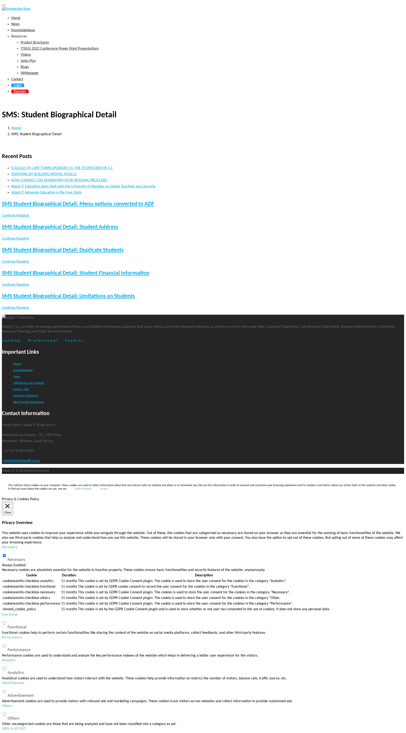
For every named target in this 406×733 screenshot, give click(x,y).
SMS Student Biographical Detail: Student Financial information (75, 273)
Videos (26, 55)
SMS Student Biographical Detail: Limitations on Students (68, 296)
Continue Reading (15, 216)
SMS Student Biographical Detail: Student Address (60, 227)
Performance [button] (12, 637)
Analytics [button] (9, 660)
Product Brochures (35, 42)
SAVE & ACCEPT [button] (14, 729)
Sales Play (28, 61)
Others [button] (7, 706)
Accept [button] (104, 488)
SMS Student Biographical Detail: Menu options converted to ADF (78, 204)
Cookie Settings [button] (83, 488)
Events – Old (21, 389)
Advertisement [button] (13, 683)
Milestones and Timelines (28, 382)
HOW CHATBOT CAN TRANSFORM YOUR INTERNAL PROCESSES (59, 180)
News (15, 24)
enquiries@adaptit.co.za (21, 461)
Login (18, 85)
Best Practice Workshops (28, 402)
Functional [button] (10, 615)
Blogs (25, 67)
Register (20, 91)
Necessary (16, 560)
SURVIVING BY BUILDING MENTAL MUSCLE (44, 174)
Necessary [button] (9, 547)
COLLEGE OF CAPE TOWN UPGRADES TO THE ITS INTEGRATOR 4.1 (62, 168)
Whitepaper (30, 73)
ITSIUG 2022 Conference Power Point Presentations (60, 49)
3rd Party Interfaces (25, 395)
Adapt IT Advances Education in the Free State (46, 192)
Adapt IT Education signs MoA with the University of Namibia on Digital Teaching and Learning (83, 186)
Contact (17, 79)
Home (15, 18)
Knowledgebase (23, 30)
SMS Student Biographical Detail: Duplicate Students (63, 250)
